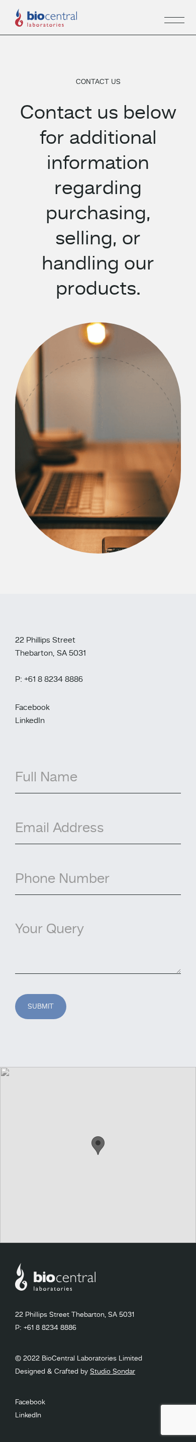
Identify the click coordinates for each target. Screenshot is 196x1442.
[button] (174, 17)
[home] (46, 18)
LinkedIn (30, 721)
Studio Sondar (112, 1371)
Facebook (32, 708)
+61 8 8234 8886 (50, 1327)
